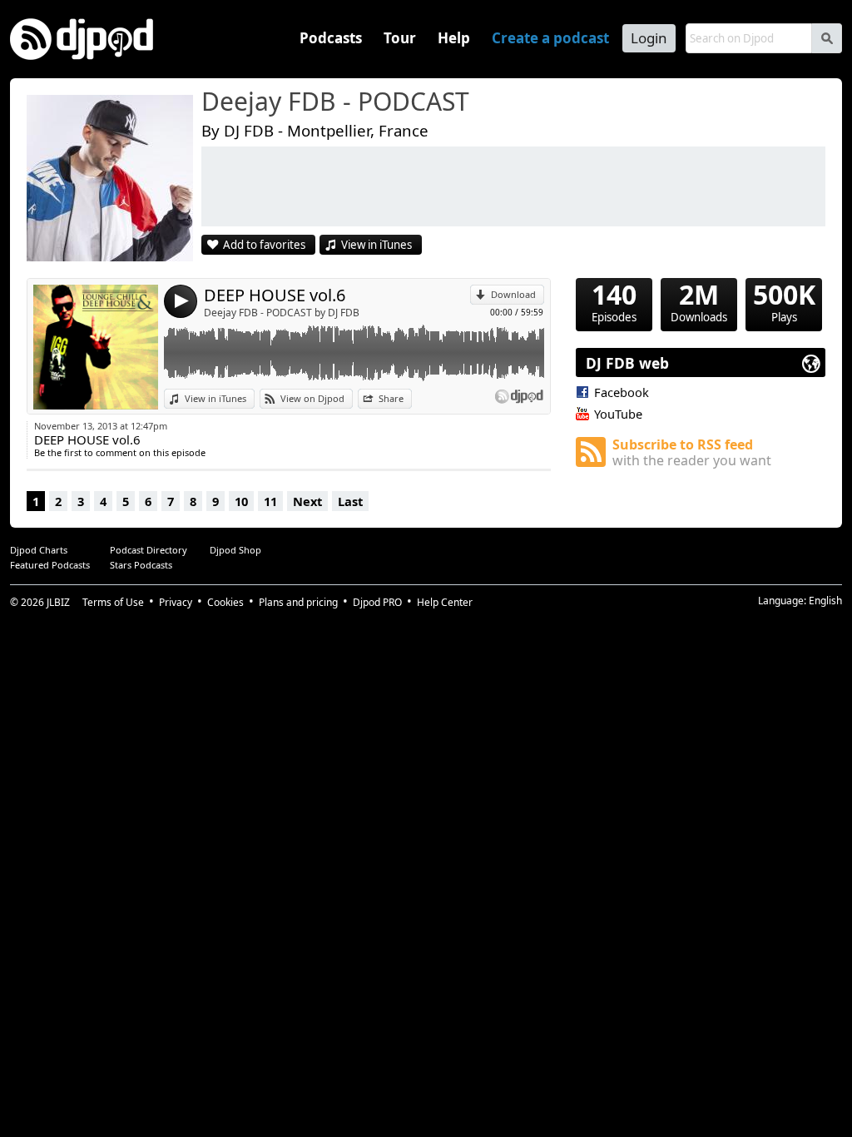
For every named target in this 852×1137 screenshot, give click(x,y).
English (825, 600)
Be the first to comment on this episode (120, 452)
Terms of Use (113, 602)
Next (307, 501)
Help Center (445, 602)
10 (241, 501)
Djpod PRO (377, 602)
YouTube (618, 413)
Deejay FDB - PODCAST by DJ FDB (281, 312)
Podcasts (331, 37)
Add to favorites (264, 244)
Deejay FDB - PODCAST (335, 102)
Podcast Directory (148, 550)
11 (270, 501)
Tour (400, 37)
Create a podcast (550, 37)
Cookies (225, 602)
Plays (784, 301)
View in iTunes (376, 244)
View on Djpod (312, 398)
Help (454, 37)
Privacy (175, 602)
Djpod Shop (235, 550)
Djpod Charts (38, 550)
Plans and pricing (298, 602)
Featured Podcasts (50, 565)
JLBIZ (58, 602)
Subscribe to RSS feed (691, 452)
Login (649, 37)
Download (513, 294)
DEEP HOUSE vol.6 (274, 295)
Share (391, 398)
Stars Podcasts (141, 565)
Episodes (614, 301)
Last (350, 501)
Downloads (699, 301)
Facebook (621, 392)
